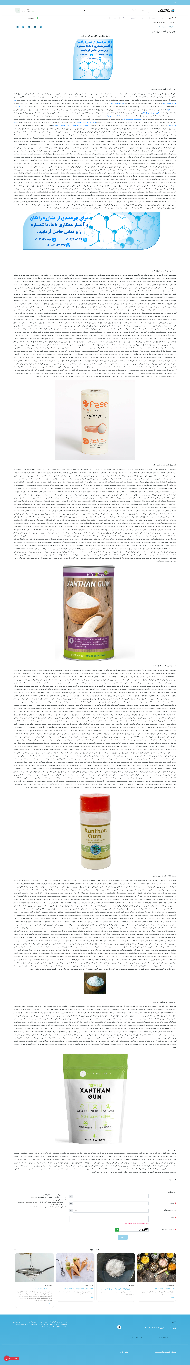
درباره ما (115, 18)
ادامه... (172, 1298)
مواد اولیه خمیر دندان (117, 103)
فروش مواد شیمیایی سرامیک (86, 122)
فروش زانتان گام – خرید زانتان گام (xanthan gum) (70, 125)
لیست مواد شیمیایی (157, 18)
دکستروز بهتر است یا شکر (42, 1288)
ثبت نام (24, 11)
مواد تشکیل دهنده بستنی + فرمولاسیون (78, 1288)
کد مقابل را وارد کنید (167, 1229)
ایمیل (172, 1203)
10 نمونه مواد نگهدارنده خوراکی (163, 1288)
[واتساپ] (175, 3)
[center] (85, 10)
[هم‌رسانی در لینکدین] (35, 27)
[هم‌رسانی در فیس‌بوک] (18, 27)
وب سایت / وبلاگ (170, 1210)
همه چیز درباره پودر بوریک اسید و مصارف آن (117, 1289)
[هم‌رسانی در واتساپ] (41, 27)
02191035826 (137, 1337)
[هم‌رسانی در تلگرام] (29, 27)
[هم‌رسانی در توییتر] (23, 27)
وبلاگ (124, 18)
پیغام (172, 1217)
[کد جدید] (117, 1230)
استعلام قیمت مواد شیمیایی (139, 18)
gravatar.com (27, 1202)
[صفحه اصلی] (175, 22)
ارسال (122, 1237)
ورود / (28, 11)
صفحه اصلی (173, 18)
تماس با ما (104, 18)
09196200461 (163, 1337)
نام (175, 1196)
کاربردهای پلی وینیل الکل (151, 113)
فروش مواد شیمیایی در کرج (131, 119)
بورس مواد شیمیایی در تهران (116, 116)
